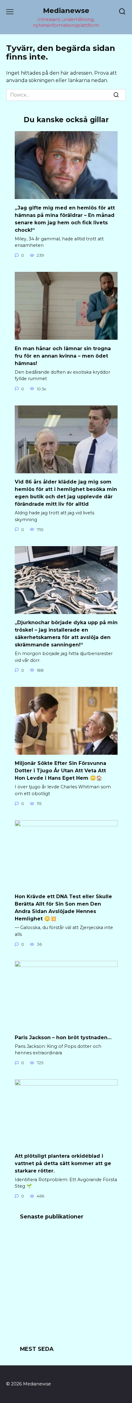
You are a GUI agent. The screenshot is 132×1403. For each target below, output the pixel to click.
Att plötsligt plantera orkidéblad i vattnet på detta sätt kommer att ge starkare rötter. (63, 1163)
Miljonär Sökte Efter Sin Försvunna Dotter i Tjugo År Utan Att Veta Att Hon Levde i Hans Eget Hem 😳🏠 (60, 770)
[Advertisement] (66, 1286)
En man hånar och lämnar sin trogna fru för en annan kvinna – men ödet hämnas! (63, 355)
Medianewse (66, 10)
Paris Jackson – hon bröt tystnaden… (63, 1037)
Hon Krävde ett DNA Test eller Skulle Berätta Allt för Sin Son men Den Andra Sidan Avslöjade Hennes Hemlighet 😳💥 (63, 908)
